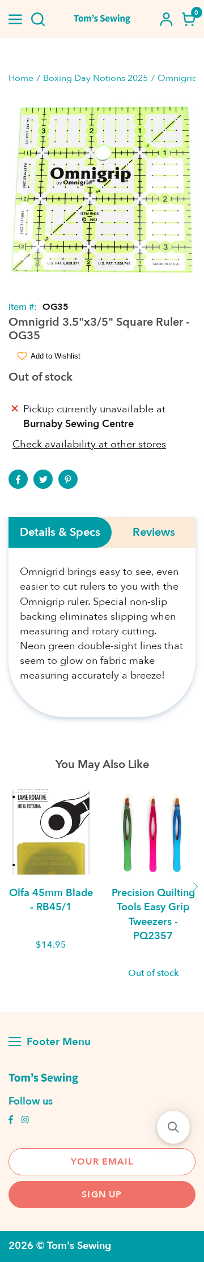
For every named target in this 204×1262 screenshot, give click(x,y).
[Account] (166, 19)
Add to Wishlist (55, 356)
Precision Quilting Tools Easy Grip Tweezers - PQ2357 (153, 914)
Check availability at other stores (89, 444)
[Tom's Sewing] (102, 19)
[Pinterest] (68, 479)
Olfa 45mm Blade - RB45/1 (51, 900)
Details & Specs (60, 532)
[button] (173, 1127)
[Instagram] (25, 1121)
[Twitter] (43, 479)
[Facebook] (18, 479)
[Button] (38, 19)
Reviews (154, 532)
